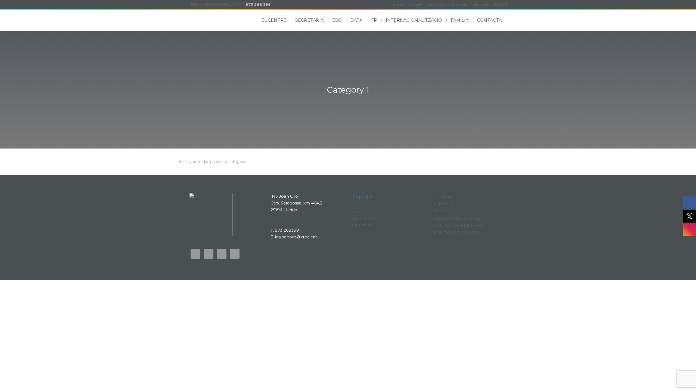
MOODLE (443, 196)
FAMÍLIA (459, 20)
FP (374, 20)
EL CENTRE (274, 20)
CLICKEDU (444, 203)
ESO (337, 20)
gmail (414, 4)
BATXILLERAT (365, 218)
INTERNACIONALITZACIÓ (414, 20)
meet (398, 4)
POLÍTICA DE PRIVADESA (459, 225)
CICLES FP (362, 225)
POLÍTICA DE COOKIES (456, 233)
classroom (435, 4)
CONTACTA (489, 20)
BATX (356, 20)
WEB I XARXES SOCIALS (457, 218)
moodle (459, 4)
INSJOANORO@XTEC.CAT (215, 4)
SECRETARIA (309, 20)
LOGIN (501, 4)
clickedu (481, 4)
